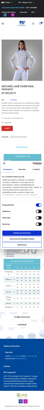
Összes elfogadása (22, 233)
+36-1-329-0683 (31, 7)
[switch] (39, 211)
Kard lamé (18, 137)
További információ (22, 317)
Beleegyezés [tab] (7, 169)
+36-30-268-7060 (31, 356)
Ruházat (24, 137)
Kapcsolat (23, 12)
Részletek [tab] (22, 169)
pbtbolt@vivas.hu (20, 358)
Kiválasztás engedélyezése (22, 239)
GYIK (32, 12)
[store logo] (22, 24)
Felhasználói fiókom (9, 12)
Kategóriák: (5, 137)
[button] (7, 2)
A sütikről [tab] (36, 169)
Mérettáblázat (22, 147)
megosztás (7, 122)
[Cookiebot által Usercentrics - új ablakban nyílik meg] (33, 163)
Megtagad (22, 245)
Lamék (12, 137)
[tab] (22, 147)
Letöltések (22, 325)
